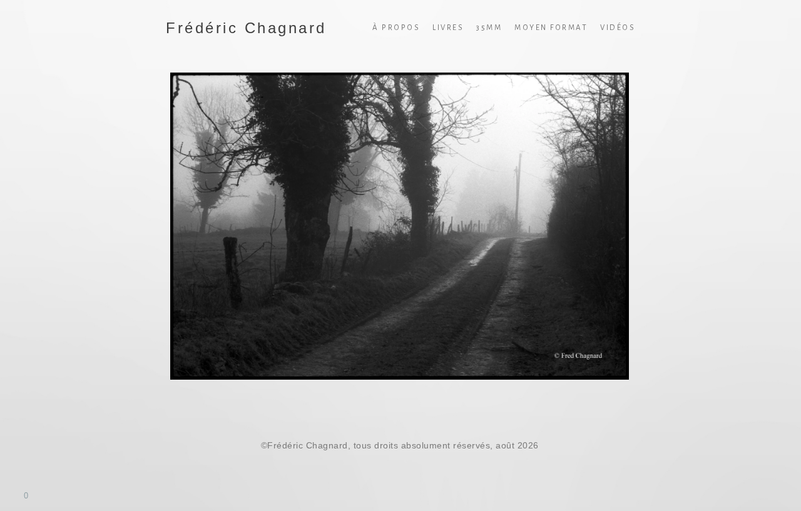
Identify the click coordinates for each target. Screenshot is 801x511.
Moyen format (551, 28)
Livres (448, 28)
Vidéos (617, 28)
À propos (396, 28)
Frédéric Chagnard (246, 27)
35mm (489, 28)
